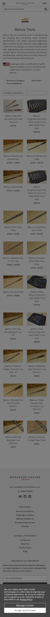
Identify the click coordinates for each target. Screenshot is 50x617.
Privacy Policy (26, 599)
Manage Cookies (25, 605)
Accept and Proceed (25, 610)
